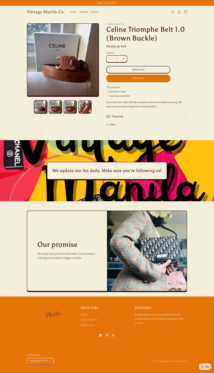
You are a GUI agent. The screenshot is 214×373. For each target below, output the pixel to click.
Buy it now (138, 78)
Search (84, 315)
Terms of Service (89, 320)
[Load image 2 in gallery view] (55, 107)
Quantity (110, 53)
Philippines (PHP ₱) (39, 361)
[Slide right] (96, 107)
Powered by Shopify (179, 361)
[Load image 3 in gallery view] (70, 107)
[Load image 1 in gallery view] (40, 107)
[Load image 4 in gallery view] (85, 107)
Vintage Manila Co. (165, 361)
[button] (173, 12)
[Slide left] (30, 107)
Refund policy (87, 325)
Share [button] (113, 124)
